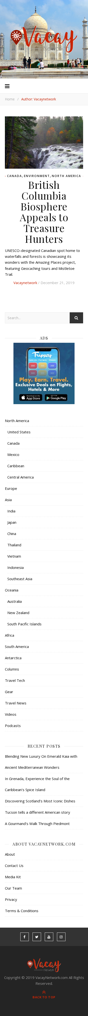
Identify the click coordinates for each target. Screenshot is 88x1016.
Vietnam (14, 556)
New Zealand (18, 612)
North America (66, 176)
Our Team (13, 888)
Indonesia (15, 567)
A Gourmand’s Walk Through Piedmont (37, 823)
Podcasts (13, 725)
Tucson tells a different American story (37, 812)
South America (17, 646)
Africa (9, 635)
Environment (37, 176)
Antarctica (13, 657)
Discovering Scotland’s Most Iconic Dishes (40, 800)
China (11, 533)
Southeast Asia (19, 578)
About (10, 854)
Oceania (11, 590)
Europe (11, 488)
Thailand (14, 544)
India (11, 510)
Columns (12, 669)
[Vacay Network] (44, 39)
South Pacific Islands (24, 623)
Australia (14, 601)
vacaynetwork (25, 282)
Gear (9, 691)
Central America (20, 477)
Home (10, 99)
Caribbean (15, 465)
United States (19, 431)
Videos (10, 714)
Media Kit (13, 876)
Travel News (15, 702)
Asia (8, 499)
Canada (14, 176)
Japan (11, 522)
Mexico (13, 454)
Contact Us (14, 865)
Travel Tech (15, 680)
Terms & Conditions (21, 910)
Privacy (11, 899)
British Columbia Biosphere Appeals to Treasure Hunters (44, 211)
